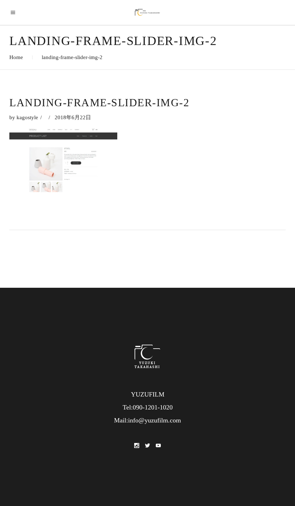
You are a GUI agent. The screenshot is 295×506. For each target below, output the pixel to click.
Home (16, 57)
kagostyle (27, 117)
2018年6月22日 (73, 117)
